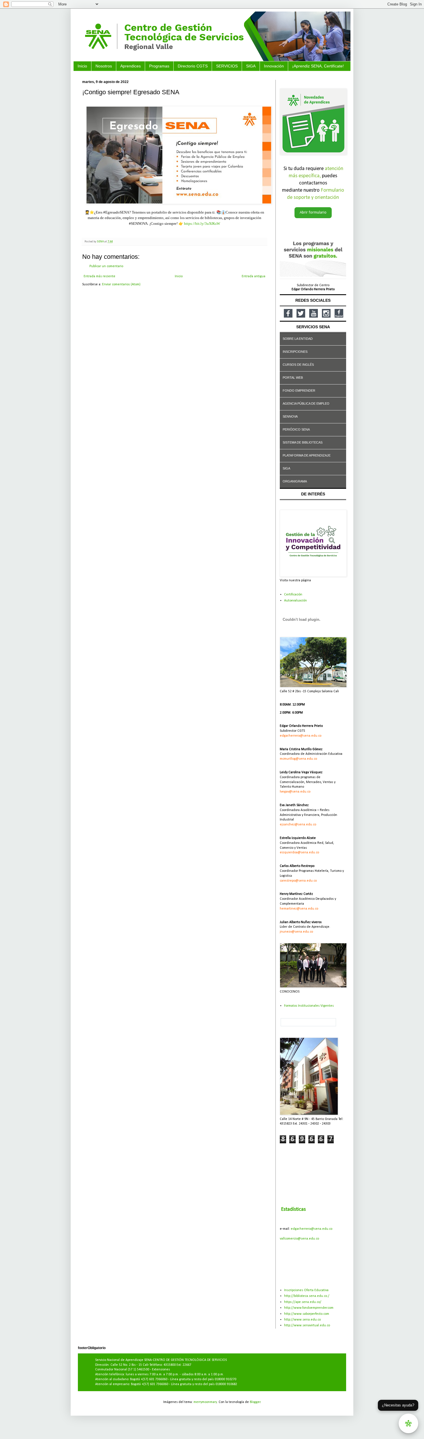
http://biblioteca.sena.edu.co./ (306, 1296)
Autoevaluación (295, 600)
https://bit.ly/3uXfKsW (202, 223)
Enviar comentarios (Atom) (121, 284)
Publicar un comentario (106, 266)
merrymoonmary (205, 1402)
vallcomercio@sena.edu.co (299, 1238)
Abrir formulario (313, 212)
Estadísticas (293, 1209)
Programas (159, 66)
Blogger (255, 1402)
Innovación (274, 66)
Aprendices (130, 66)
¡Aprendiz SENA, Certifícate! (318, 66)
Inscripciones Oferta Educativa (306, 1290)
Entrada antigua (253, 276)
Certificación (293, 594)
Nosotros (103, 66)
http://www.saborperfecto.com (306, 1314)
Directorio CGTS (193, 66)
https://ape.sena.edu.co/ (302, 1302)
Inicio (82, 66)
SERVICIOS (227, 66)
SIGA (251, 66)
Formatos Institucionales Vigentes (309, 1006)
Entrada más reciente (99, 276)
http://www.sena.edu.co (302, 1319)
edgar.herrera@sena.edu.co (311, 1229)
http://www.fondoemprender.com (308, 1308)
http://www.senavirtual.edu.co (307, 1325)
